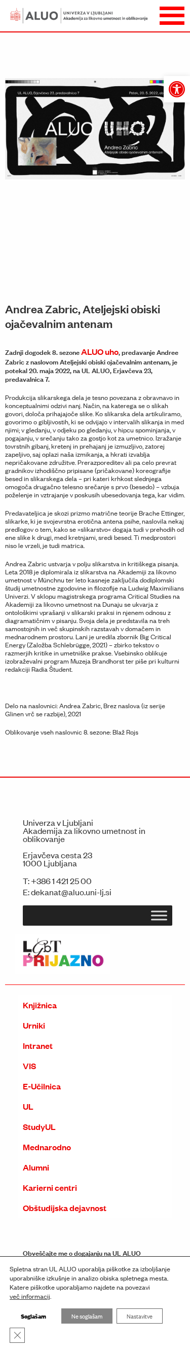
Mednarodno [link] (47, 1147)
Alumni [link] (36, 1167)
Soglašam (33, 1316)
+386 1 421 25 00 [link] (61, 880)
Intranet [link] (38, 1045)
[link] (177, 89)
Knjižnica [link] (40, 1005)
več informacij (30, 1296)
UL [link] (28, 1106)
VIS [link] (29, 1066)
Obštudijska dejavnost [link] (64, 1208)
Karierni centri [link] (50, 1187)
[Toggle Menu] (159, 915)
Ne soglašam (86, 1316)
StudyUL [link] (39, 1126)
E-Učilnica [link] (42, 1086)
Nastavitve (140, 1316)
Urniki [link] (34, 1025)
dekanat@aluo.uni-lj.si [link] (71, 891)
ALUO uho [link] (100, 351)
